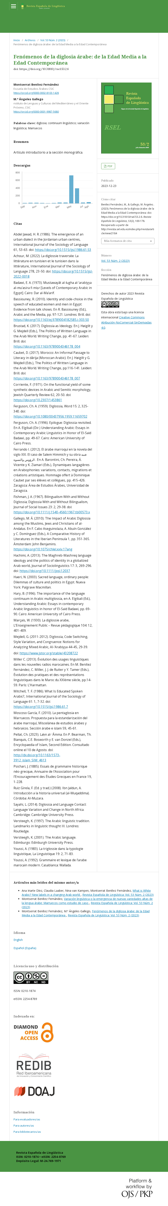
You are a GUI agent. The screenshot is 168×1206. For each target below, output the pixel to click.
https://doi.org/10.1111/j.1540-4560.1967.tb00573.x (52, 512)
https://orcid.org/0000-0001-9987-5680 (36, 111)
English (18, 940)
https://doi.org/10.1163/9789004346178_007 (47, 378)
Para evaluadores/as (27, 1119)
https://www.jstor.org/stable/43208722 (48, 653)
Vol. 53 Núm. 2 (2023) (52, 40)
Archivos (30, 40)
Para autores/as (24, 1125)
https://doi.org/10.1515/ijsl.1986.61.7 (41, 707)
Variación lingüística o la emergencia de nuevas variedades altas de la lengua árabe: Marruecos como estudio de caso (87, 901)
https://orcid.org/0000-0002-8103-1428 (36, 93)
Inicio (17, 40)
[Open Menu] (13, 6)
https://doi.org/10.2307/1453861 (38, 400)
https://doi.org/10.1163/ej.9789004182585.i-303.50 (51, 320)
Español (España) (25, 948)
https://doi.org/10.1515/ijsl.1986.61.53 (63, 250)
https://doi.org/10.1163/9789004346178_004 (47, 346)
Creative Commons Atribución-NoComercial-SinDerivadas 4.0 (126, 322)
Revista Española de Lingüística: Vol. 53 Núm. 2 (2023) (118, 895)
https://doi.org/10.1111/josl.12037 (44, 571)
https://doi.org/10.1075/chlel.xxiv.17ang (43, 549)
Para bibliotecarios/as (27, 1132)
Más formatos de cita (118, 241)
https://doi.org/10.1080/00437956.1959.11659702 (50, 416)
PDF (109, 166)
